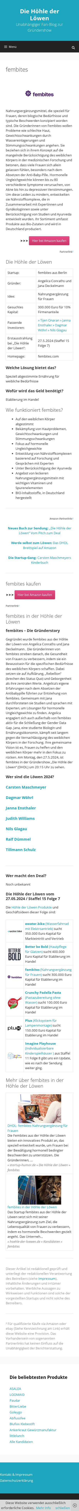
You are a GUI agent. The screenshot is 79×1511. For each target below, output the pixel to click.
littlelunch (17, 1435)
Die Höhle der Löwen (39, 14)
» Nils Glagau (57, 330)
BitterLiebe (18, 1406)
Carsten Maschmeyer (26, 787)
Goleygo (16, 1412)
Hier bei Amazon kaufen (49, 241)
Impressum (47, 1278)
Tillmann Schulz (21, 849)
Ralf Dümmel (18, 839)
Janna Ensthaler (21, 808)
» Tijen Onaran (48, 320)
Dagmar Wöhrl (19, 797)
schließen (62, 1508)
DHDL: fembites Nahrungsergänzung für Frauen (37, 1128)
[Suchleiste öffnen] (73, 47)
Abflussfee (18, 1418)
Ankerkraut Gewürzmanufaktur (33, 1430)
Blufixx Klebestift (22, 1424)
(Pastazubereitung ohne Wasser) (43, 997)
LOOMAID (17, 1394)
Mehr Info (43, 1508)
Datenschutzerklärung (16, 1480)
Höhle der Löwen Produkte (32, 907)
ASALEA (15, 1388)
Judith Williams (20, 818)
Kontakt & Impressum (16, 1474)
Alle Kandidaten (21, 1441)
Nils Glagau (16, 828)
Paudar (15, 1400)
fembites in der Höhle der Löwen (32, 1207)
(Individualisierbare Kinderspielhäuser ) (40, 1048)
